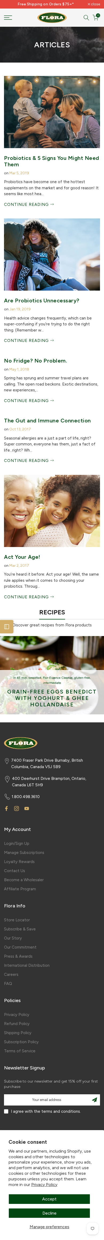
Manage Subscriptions (24, 852)
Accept (49, 1199)
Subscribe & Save (20, 929)
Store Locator (17, 920)
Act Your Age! (22, 557)
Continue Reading (27, 204)
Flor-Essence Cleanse (58, 678)
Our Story (13, 938)
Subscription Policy (21, 1041)
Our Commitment (20, 947)
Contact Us (14, 870)
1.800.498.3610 (26, 796)
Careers (11, 974)
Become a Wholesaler (24, 879)
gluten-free (82, 678)
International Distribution (27, 965)
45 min (22, 678)
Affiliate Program (20, 889)
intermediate (52, 683)
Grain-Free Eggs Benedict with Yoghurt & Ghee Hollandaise (52, 698)
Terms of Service (19, 1051)
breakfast (35, 678)
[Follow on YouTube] (26, 808)
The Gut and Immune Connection (47, 420)
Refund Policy (17, 1023)
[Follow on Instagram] (16, 808)
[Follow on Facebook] (6, 808)
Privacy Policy (44, 1184)
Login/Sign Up (16, 843)
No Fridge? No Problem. (35, 360)
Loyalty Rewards (19, 861)
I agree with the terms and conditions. (46, 1111)
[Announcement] (46, 4)
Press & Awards (18, 956)
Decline (49, 1213)
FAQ (8, 983)
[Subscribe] (94, 1100)
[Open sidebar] (6, 626)
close (95, 4)
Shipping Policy (17, 1032)
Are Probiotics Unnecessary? (41, 300)
